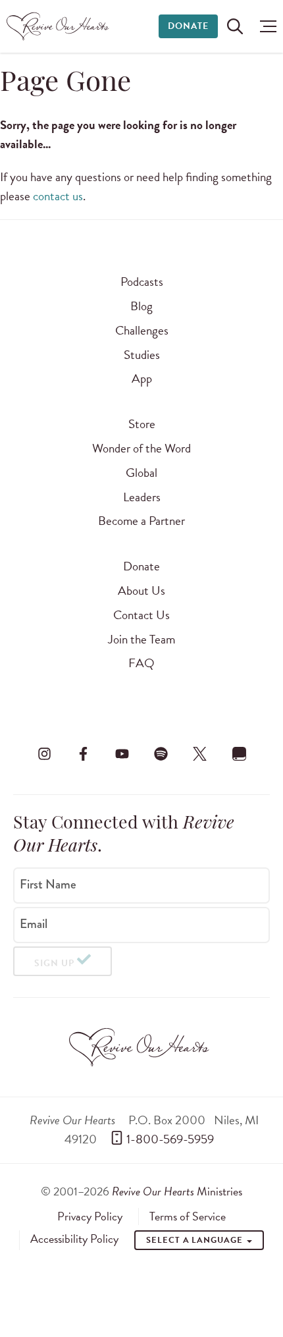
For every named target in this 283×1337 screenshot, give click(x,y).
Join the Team (141, 639)
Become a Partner (141, 520)
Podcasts (141, 281)
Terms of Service (187, 1216)
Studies (142, 354)
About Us (141, 590)
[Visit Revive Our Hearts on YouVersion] (238, 753)
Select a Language (195, 1240)
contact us (58, 195)
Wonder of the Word (141, 448)
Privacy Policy (89, 1216)
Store (141, 423)
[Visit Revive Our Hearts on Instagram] (44, 753)
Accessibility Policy (74, 1238)
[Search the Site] (235, 26)
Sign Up (54, 963)
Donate (188, 26)
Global (141, 472)
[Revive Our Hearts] (60, 26)
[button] (264, 26)
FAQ (141, 662)
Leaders (142, 496)
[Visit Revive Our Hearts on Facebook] (82, 753)
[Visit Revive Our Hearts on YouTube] (121, 753)
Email (33, 924)
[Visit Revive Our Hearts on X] (200, 753)
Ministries (177, 1191)
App (142, 378)
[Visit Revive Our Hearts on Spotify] (161, 753)
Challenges (141, 330)
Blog (141, 305)
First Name (48, 884)
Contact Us (141, 614)
